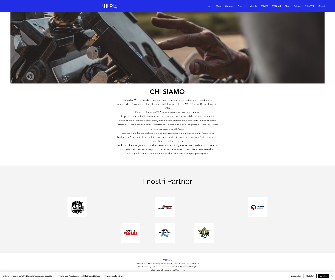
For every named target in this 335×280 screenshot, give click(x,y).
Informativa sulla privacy (114, 276)
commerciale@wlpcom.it (175, 270)
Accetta (323, 276)
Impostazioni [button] (296, 276)
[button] (241, 6)
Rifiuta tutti (310, 276)
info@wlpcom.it (157, 270)
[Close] (331, 276)
